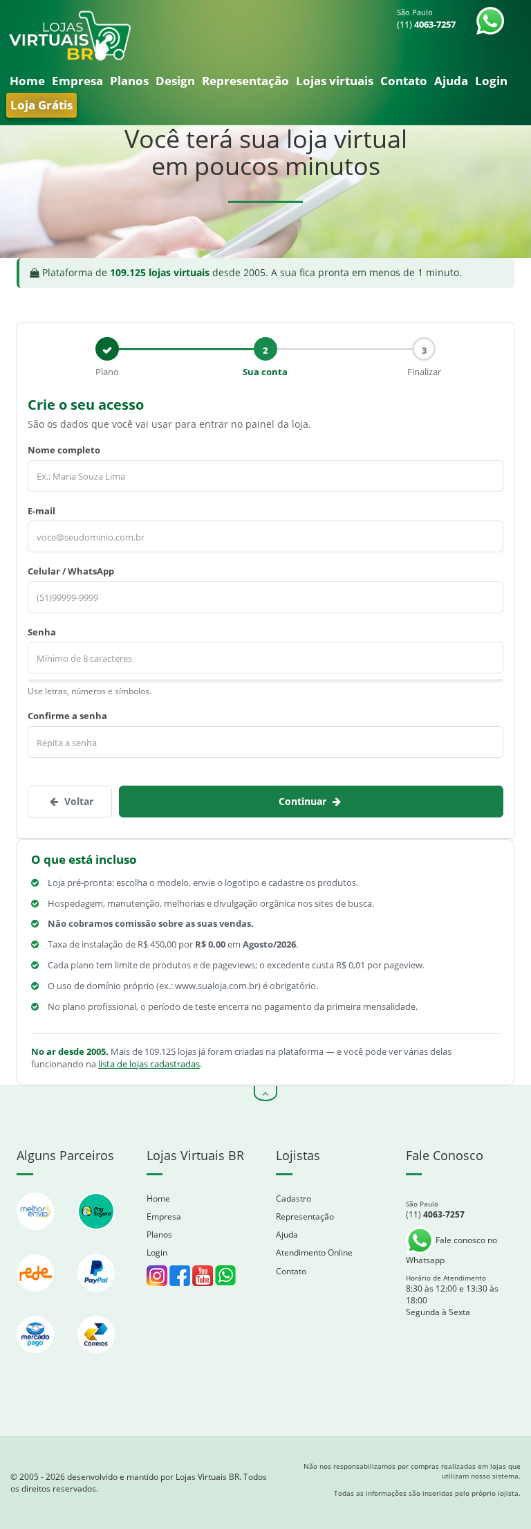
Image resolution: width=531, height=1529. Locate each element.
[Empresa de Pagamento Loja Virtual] (96, 1298)
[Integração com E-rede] (36, 1298)
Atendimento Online (314, 1252)
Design (175, 81)
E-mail (41, 511)
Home (27, 81)
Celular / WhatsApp (71, 571)
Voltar (77, 801)
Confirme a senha (67, 715)
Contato (403, 81)
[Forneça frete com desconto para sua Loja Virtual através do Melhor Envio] (36, 1236)
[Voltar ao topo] (265, 1093)
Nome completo (64, 450)
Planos (129, 81)
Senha (42, 632)
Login (491, 81)
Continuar (304, 801)
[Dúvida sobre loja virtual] (225, 1275)
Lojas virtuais (334, 81)
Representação (245, 81)
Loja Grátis (41, 105)
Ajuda (451, 81)
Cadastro (293, 1198)
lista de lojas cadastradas (149, 1064)
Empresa (77, 81)
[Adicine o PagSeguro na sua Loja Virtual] (96, 1236)
